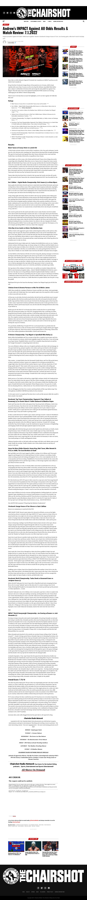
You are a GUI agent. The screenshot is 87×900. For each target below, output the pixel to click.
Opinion (33, 892)
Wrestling (26, 21)
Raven (38, 826)
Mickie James (28, 826)
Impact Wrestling (13, 826)
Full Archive (42, 892)
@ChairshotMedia (34, 820)
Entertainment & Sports (36, 21)
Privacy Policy (50, 892)
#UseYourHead (16, 822)
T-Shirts (49, 21)
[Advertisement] (43, 3)
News (23, 892)
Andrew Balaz (11, 42)
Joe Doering (21, 826)
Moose (33, 826)
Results (28, 892)
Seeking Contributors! (58, 21)
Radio (44, 21)
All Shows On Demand (33, 769)
